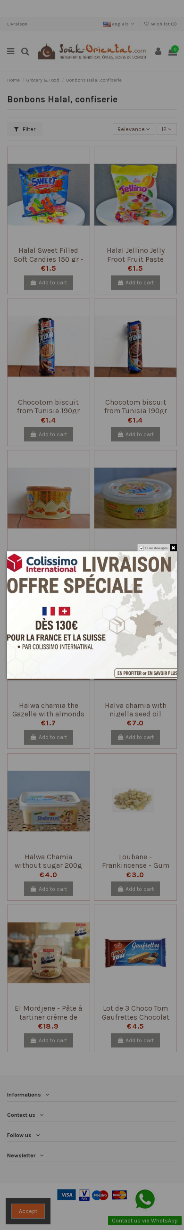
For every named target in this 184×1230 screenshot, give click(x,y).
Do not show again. (156, 547)
